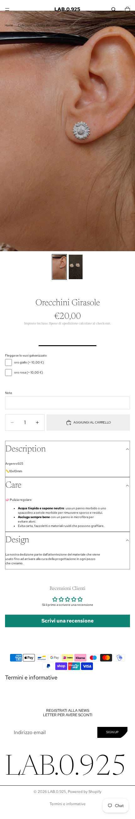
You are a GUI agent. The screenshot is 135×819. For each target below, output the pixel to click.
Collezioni (25, 25)
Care (13, 485)
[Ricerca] (114, 9)
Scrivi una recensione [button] (67, 620)
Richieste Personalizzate (108, 25)
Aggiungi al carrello (92, 422)
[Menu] (7, 9)
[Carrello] (127, 9)
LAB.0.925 (57, 791)
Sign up (112, 732)
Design (17, 540)
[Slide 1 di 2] (59, 267)
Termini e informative (31, 677)
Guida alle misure (48, 25)
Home (9, 25)
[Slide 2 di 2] (76, 267)
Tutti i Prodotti (75, 25)
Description (25, 449)
